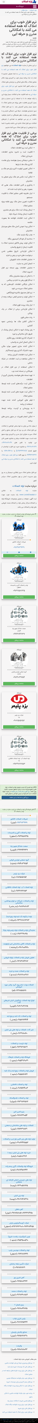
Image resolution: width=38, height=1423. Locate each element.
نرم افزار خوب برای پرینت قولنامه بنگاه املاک (18, 1404)
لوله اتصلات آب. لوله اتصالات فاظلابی (19, 887)
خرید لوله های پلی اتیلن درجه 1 (19, 1152)
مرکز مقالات (24, 10)
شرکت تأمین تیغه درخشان (19, 1264)
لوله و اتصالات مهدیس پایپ (19, 1250)
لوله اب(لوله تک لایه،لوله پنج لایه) (19, 916)
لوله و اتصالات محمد (19, 1291)
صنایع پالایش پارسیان (19, 1332)
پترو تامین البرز (19, 1111)
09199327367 (31, 455)
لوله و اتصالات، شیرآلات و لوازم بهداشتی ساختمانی (19, 902)
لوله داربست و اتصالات (19, 1043)
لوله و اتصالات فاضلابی (19, 1084)
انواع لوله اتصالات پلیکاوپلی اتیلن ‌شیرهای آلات (19, 1001)
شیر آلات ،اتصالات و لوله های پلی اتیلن (19, 1029)
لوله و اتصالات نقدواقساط (19, 1098)
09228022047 (7, 442)
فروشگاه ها (20, 6)
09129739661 (19, 547)
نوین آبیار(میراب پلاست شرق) (19, 1236)
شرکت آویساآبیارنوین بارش (19, 1223)
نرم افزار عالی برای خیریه (25, 1408)
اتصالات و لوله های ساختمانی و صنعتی (19, 1125)
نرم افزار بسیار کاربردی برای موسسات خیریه (19, 1382)
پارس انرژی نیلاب (19, 1318)
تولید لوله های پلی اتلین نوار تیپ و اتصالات (19, 1139)
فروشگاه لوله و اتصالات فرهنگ (19, 1057)
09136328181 (22, 451)
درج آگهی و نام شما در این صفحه (20, 791)
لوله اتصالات (32, 10)
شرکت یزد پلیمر (19, 873)
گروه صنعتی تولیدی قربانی (19, 860)
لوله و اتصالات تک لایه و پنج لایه (19, 1016)
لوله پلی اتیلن (19, 1195)
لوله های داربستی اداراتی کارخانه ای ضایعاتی (19, 1181)
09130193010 (8, 451)
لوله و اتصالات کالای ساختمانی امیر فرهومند (19, 943)
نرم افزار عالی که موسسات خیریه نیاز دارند (19, 1367)
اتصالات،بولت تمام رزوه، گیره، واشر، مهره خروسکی (19, 985)
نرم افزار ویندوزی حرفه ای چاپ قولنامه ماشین (18, 1363)
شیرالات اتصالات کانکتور (19, 819)
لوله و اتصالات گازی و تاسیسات (19, 832)
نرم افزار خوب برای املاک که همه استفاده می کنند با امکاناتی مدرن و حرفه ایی (19, 69)
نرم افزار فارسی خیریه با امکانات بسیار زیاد (19, 1401)
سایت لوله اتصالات (7, 1420)
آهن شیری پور (19, 1277)
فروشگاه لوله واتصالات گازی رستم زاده (19, 1166)
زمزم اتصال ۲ (19, 1304)
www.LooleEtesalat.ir (27, 494)
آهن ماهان (19, 1209)
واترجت (19, 1345)
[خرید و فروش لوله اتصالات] (30, 552)
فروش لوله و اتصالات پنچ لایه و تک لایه (19, 1070)
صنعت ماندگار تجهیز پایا (19, 846)
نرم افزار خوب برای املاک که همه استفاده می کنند (17, 1412)
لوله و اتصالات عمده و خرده (19, 971)
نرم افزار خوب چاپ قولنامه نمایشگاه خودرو (19, 1378)
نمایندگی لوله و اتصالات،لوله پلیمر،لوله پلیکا (19, 930)
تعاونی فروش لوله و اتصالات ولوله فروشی (19, 957)
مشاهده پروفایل (19, 555)
